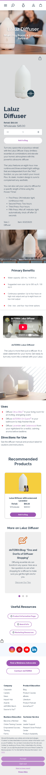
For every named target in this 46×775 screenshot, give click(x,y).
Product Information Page (24, 616)
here (3, 752)
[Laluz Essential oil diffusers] (23, 483)
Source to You (9, 709)
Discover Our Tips (23, 582)
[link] (33, 5)
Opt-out (23, 764)
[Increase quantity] (38, 132)
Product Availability (30, 734)
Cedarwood (31, 425)
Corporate (7, 690)
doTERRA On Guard (22, 419)
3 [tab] (27, 596)
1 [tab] (19, 596)
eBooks (26, 696)
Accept (23, 759)
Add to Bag (23, 140)
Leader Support (29, 724)
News (6, 696)
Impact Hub (8, 699)
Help (25, 721)
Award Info (24, 624)
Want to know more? (23, 768)
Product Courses (29, 693)
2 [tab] (23, 596)
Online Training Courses (13, 724)
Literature (26, 699)
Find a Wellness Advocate (23, 663)
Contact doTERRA (23, 671)
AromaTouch (28, 706)
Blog (25, 690)
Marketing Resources (24, 632)
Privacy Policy (23, 772)
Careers (7, 693)
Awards (6, 703)
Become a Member (11, 721)
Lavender (17, 425)
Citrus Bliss (18, 412)
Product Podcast (29, 703)
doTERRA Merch (10, 706)
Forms (6, 734)
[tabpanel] (23, 562)
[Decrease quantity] (8, 132)
